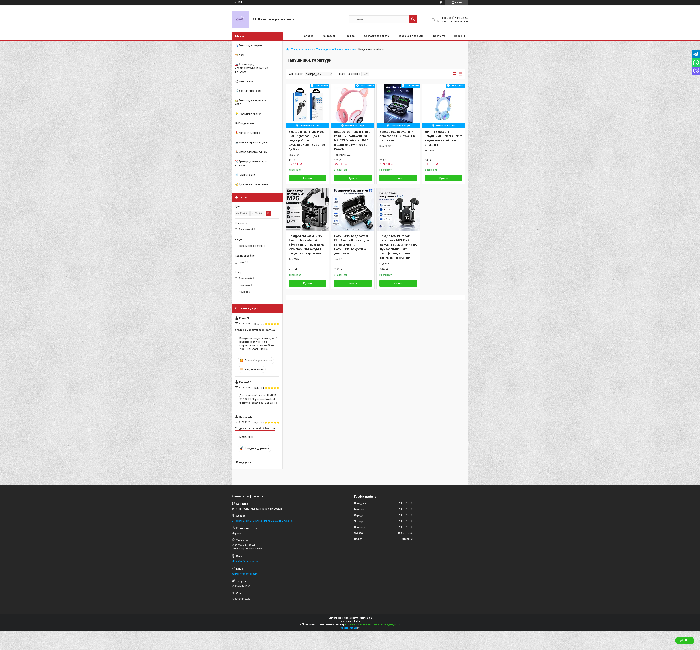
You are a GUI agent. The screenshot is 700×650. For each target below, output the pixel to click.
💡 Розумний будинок (248, 113)
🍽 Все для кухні (244, 123)
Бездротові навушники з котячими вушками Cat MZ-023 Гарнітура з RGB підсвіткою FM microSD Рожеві (352, 140)
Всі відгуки (242, 462)
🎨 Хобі (239, 54)
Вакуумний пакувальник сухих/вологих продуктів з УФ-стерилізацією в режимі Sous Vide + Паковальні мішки (258, 343)
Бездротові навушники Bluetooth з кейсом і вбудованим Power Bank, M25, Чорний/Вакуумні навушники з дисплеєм (306, 244)
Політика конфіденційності (387, 624)
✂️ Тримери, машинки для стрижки (251, 163)
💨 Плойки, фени (245, 174)
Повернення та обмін (411, 35)
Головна (308, 35)
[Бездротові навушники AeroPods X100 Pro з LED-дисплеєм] (398, 105)
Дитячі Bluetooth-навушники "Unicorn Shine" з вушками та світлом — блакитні (443, 138)
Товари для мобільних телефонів (336, 49)
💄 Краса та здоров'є (247, 132)
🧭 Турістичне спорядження (252, 184)
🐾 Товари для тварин (248, 45)
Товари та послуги (302, 49)
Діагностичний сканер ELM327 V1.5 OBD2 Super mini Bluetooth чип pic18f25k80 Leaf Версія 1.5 (258, 399)
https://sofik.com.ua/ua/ (246, 561)
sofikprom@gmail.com (245, 573)
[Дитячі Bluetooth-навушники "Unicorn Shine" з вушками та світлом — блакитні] (443, 105)
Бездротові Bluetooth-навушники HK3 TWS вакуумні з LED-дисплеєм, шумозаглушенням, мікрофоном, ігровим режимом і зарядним (398, 247)
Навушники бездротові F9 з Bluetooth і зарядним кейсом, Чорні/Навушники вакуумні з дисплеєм (352, 244)
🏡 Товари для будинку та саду (250, 102)
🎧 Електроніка (244, 81)
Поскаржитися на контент (357, 624)
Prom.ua (367, 618)
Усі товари (329, 35)
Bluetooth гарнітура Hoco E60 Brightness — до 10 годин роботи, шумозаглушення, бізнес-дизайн (307, 140)
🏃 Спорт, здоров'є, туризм (251, 151)
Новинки (459, 35)
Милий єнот (246, 436)
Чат (687, 640)
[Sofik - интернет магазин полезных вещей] (240, 19)
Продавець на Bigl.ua (350, 621)
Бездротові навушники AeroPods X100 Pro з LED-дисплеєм (397, 136)
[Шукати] (413, 19)
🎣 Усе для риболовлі (248, 90)
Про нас (350, 35)
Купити (307, 178)
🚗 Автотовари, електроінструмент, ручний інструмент (251, 68)
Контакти (439, 35)
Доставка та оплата (376, 35)
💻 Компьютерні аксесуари (251, 142)
